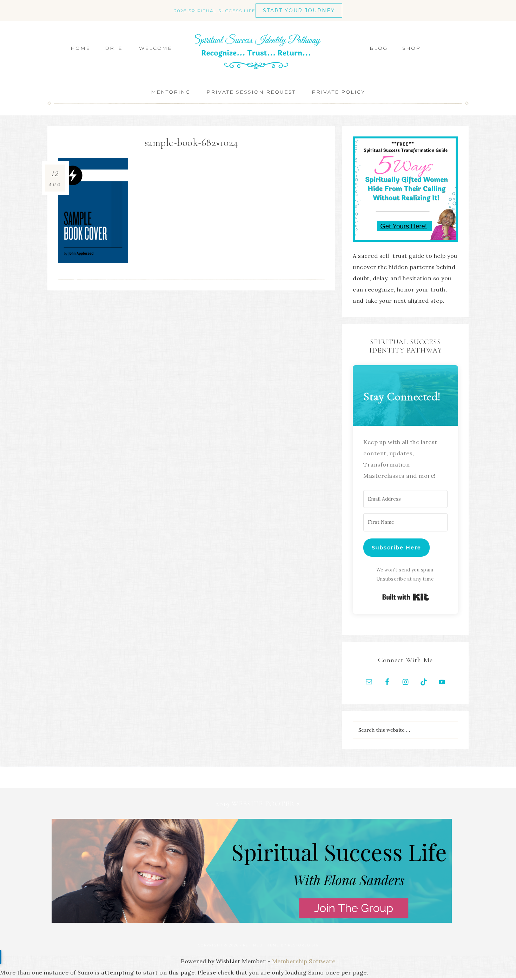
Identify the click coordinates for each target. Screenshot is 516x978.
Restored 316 (303, 945)
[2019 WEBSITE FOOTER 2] (252, 920)
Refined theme (261, 945)
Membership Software (304, 961)
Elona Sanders (258, 52)
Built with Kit (405, 597)
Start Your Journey (299, 10)
